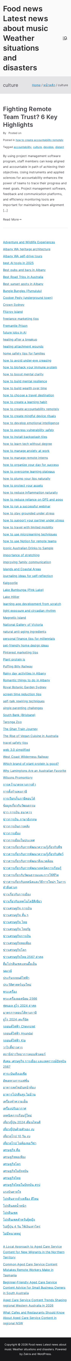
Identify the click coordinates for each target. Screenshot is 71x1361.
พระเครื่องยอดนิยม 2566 (20, 998)
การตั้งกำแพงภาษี (15, 791)
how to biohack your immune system (30, 367)
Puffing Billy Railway (18, 666)
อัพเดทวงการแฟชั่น (16, 1080)
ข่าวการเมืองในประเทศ (19, 840)
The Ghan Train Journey (20, 729)
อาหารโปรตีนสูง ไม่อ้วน (19, 1094)
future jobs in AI (14, 332)
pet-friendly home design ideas (26, 645)
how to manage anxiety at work (26, 451)
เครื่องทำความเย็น (15, 1101)
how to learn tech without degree (27, 444)
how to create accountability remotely (40, 140)
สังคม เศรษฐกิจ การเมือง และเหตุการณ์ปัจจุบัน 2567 (34, 1063)
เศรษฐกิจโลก (12, 1164)
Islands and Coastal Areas (22, 569)
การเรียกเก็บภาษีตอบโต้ (19, 798)
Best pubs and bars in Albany (24, 270)
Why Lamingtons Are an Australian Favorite (34, 771)
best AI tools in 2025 (18, 263)
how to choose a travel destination (28, 395)
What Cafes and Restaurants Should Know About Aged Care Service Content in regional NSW (34, 1318)
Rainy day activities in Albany (24, 673)
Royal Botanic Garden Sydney (24, 687)
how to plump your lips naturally (26, 478)
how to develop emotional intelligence (31, 423)
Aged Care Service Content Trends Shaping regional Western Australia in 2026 (35, 1302)
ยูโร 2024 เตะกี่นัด (15, 1019)
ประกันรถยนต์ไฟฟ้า (16, 978)
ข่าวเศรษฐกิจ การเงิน (17, 908)
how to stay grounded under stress (28, 513)
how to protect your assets (23, 485)
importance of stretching (21, 555)
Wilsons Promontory (18, 777)
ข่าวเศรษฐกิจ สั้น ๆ (15, 915)
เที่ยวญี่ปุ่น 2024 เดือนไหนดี (22, 1122)
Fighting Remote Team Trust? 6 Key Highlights (30, 116)
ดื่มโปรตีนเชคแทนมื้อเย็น (20, 964)
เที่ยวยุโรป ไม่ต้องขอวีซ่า (19, 1143)
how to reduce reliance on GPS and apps (33, 499)
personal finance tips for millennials (29, 638)
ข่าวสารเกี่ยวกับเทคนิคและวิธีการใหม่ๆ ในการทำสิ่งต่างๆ (34, 884)
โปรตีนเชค (10, 1213)
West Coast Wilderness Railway (26, 757)
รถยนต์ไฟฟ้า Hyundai (18, 1033)
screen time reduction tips (22, 694)
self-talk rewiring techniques (24, 701)
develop (48, 147)
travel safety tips (15, 743)
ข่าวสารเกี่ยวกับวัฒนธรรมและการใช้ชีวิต (31, 875)
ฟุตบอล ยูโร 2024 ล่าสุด (19, 1005)
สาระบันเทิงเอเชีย (15, 1073)
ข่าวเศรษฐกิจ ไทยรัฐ (17, 929)
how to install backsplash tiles (25, 437)
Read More (11, 219)
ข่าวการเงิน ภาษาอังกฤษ (20, 819)
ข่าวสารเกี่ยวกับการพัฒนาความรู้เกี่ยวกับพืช (32, 847)
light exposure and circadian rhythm (29, 610)
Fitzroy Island (13, 312)
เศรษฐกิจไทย (12, 1178)
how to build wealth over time (25, 388)
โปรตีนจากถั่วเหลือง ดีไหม (21, 1199)
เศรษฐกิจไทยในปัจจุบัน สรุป (21, 1185)
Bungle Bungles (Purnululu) (22, 291)
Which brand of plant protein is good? (31, 764)
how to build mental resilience (25, 381)
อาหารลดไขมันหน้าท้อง (19, 1087)
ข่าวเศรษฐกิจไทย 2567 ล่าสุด (23, 957)
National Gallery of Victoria (23, 624)
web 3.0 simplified (16, 750)
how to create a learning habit (25, 402)
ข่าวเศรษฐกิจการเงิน (17, 936)
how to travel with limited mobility (28, 527)
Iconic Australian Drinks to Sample (28, 548)
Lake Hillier (11, 597)
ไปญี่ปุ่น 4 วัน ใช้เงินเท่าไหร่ (22, 1226)
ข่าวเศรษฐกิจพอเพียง (17, 943)
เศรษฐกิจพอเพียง (14, 1157)
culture (37, 147)
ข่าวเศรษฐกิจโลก (14, 950)
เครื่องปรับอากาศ (14, 1108)
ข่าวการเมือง (12, 833)
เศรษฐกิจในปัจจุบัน (15, 1171)
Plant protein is (14, 659)
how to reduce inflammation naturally (30, 492)
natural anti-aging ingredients (24, 631)
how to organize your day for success (31, 465)
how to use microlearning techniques (30, 534)
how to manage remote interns (25, 458)
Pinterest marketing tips (20, 652)
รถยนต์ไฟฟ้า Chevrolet (19, 1026)
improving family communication (27, 562)
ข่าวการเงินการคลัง (16, 826)
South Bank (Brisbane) (19, 715)
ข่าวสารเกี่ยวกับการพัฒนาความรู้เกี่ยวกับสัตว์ (33, 854)
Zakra (27, 1354)
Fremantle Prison (15, 325)
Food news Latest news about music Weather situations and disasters (25, 38)
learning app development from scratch (32, 604)
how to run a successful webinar (26, 506)
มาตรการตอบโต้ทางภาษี (20, 1012)
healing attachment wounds (23, 346)
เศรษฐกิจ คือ (11, 1150)
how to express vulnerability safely (28, 430)
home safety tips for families (24, 353)
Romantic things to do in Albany (26, 680)
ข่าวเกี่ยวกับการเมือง (17, 894)
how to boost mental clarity (23, 374)
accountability (22, 147)
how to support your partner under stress (33, 520)
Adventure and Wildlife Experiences (29, 242)
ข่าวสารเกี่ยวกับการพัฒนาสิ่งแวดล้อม (28, 861)
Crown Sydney (13, 305)
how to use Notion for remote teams (29, 541)
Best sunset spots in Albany (23, 284)
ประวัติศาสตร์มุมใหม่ (17, 984)
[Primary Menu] (65, 38)
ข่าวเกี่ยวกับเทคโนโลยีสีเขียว (22, 901)
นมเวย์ (7, 971)
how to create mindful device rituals (29, 416)
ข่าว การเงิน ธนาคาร (17, 812)
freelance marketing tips (21, 319)
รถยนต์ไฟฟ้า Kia (14, 1040)
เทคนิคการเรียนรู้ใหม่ (17, 1115)
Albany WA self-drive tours (22, 256)
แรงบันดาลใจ (12, 1192)
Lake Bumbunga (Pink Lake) (23, 590)
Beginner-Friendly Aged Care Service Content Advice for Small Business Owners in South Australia (34, 1287)
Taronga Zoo (12, 722)
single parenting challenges (23, 708)
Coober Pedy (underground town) (28, 298)
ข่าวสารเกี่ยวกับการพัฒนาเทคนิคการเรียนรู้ (32, 868)
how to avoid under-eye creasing (27, 360)
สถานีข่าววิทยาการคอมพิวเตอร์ (24, 1054)
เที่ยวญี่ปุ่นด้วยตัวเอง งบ (18, 1129)
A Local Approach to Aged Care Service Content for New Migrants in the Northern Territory (33, 1252)
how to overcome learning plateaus (29, 471)
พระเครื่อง (10, 991)
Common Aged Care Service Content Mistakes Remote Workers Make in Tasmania (30, 1269)
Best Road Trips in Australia (23, 277)
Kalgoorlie (10, 583)
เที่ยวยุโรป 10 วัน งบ (16, 1136)
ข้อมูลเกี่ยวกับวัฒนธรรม (19, 805)
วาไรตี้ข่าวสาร (13, 1047)
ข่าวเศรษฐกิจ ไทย (15, 922)
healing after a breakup (20, 339)
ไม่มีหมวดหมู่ (12, 1233)
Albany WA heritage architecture (26, 249)
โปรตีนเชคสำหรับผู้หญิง (19, 1219)
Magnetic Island (14, 617)
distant (59, 147)
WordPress (44, 1354)
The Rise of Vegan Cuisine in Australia (30, 736)
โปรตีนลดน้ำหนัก (14, 1206)
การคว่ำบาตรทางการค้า (19, 784)
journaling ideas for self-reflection (28, 576)
